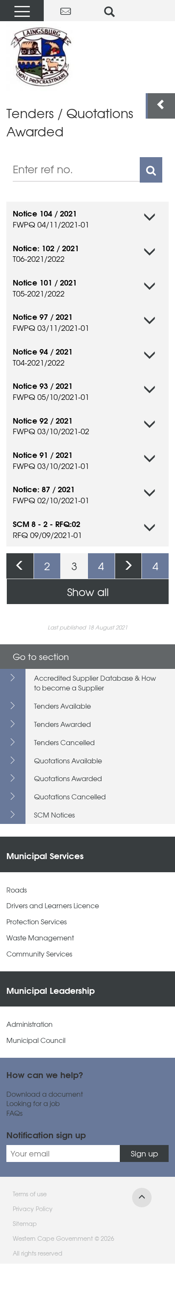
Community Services (39, 954)
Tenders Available (62, 706)
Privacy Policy (33, 1208)
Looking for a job (33, 1103)
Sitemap (25, 1223)
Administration (29, 1024)
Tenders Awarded (62, 724)
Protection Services (36, 921)
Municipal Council (35, 1040)
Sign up (144, 1153)
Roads (16, 890)
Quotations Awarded (68, 778)
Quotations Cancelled (70, 796)
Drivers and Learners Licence (52, 905)
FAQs (14, 1113)
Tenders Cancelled (64, 742)
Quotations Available (68, 760)
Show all (88, 591)
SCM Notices (54, 815)
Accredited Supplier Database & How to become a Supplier (95, 683)
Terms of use (30, 1194)
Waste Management (40, 938)
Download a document (44, 1094)
